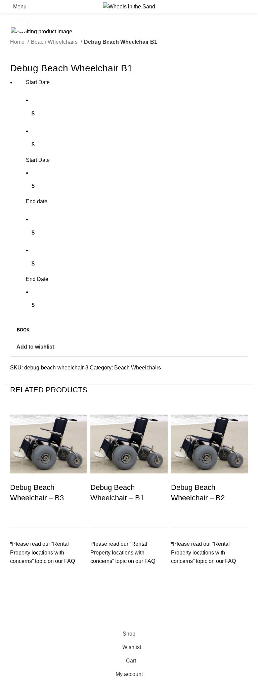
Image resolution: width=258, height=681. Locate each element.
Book (23, 329)
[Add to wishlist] (18, 578)
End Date (37, 279)
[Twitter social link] (23, 379)
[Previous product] (13, 51)
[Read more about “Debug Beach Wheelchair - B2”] (179, 594)
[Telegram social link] (46, 379)
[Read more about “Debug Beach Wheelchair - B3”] (18, 594)
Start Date (38, 160)
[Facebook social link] (15, 379)
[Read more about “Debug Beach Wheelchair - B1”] (98, 594)
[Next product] (27, 51)
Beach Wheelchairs (55, 42)
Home (18, 42)
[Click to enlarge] (22, 25)
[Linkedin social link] (39, 379)
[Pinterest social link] (31, 379)
